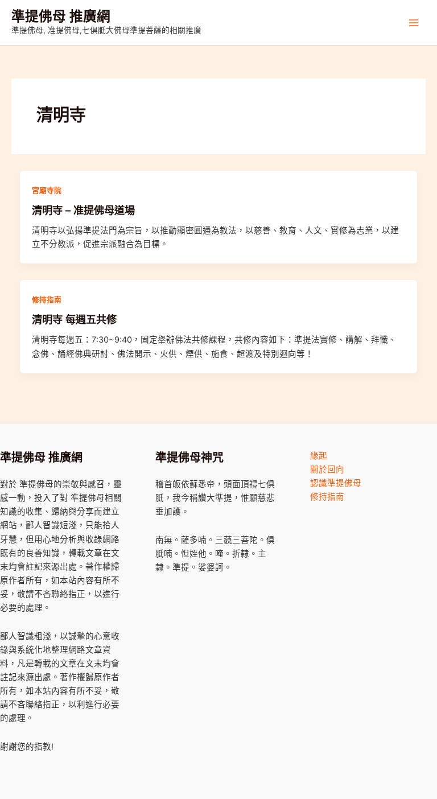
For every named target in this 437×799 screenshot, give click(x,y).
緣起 (318, 456)
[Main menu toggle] (414, 23)
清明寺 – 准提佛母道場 (83, 210)
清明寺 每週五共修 (74, 319)
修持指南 (46, 299)
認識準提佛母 (335, 483)
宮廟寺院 (46, 190)
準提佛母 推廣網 (60, 16)
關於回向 (327, 469)
